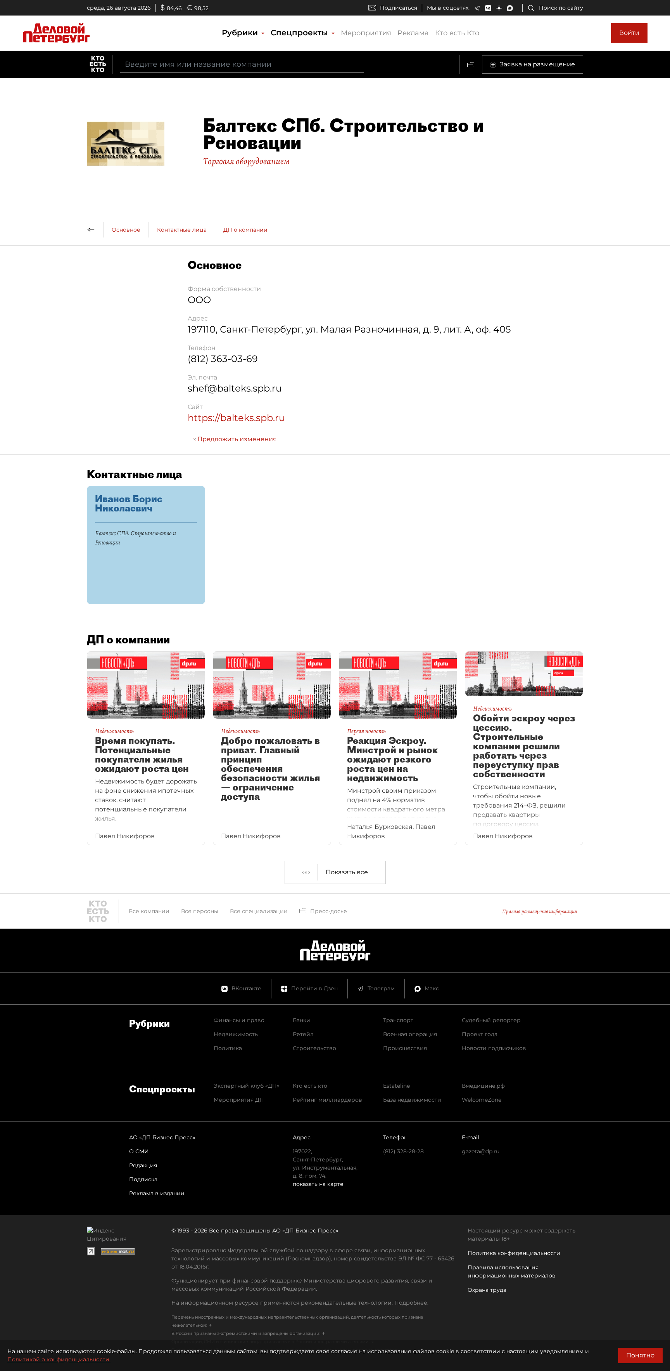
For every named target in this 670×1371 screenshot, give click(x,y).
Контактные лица (182, 229)
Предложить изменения (236, 439)
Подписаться (398, 7)
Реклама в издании (157, 1193)
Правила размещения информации (539, 911)
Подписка (143, 1179)
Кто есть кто (310, 1085)
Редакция (143, 1165)
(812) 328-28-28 (403, 1151)
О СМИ (139, 1151)
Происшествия (405, 1048)
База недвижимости (412, 1099)
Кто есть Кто (457, 33)
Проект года (479, 1034)
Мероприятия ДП (239, 1099)
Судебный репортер (491, 1020)
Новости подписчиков (494, 1048)
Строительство (314, 1048)
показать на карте (318, 1183)
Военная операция (410, 1034)
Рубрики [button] (241, 32)
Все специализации (259, 911)
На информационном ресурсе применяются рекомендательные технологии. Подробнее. (299, 1302)
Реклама (413, 33)
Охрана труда (487, 1289)
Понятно (640, 1355)
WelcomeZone (481, 1099)
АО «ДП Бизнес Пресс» (162, 1137)
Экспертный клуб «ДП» (247, 1085)
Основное (126, 229)
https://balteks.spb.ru (236, 417)
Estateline (396, 1085)
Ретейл (303, 1034)
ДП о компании (245, 229)
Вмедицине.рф (483, 1085)
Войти (629, 32)
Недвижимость (236, 1034)
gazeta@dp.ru (480, 1151)
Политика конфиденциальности (514, 1253)
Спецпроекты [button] (300, 32)
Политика (228, 1048)
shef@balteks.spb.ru (235, 388)
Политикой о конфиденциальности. (59, 1359)
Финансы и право (239, 1020)
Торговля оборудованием (246, 161)
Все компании (149, 911)
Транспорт (398, 1020)
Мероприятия (366, 33)
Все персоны (199, 911)
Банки (301, 1020)
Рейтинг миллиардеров (327, 1099)
